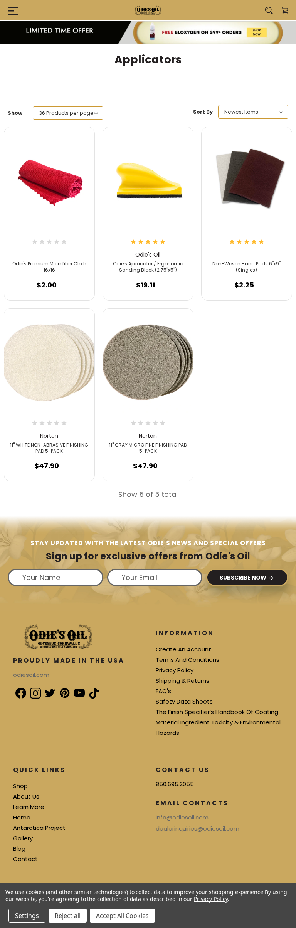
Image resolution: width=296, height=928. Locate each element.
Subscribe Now (243, 577)
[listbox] (68, 113)
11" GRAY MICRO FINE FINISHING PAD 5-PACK (148, 448)
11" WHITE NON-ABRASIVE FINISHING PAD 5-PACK (49, 448)
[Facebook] (16, 688)
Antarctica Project (39, 828)
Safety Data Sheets (184, 701)
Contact (25, 859)
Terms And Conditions (187, 660)
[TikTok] (89, 688)
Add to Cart (46, 289)
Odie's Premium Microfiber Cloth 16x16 (49, 267)
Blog (19, 849)
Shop (20, 786)
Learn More (28, 807)
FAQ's (163, 691)
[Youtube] (75, 688)
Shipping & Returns (182, 680)
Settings (27, 915)
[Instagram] (31, 688)
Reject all (68, 915)
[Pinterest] (60, 688)
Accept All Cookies (122, 915)
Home (21, 817)
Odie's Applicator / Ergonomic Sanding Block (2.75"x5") (148, 267)
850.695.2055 (175, 784)
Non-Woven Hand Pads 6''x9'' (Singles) (246, 267)
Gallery (23, 838)
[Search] (269, 10)
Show (15, 113)
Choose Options (247, 289)
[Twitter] (45, 688)
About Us (26, 796)
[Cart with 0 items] (284, 10)
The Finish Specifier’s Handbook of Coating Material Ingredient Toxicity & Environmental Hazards (218, 722)
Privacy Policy (174, 670)
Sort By (203, 112)
